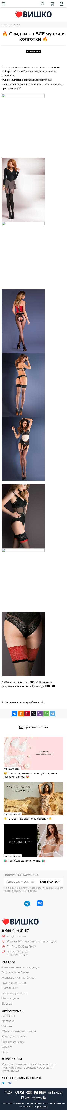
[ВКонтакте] (14, 713)
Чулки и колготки (14, 983)
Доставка (8, 1021)
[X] (33, 713)
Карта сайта (41, 1106)
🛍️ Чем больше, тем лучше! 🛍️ (24, 860)
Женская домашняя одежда (21, 967)
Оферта (7, 1047)
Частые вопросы (13, 1041)
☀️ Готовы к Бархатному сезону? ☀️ (28, 818)
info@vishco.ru (16, 936)
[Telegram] (52, 713)
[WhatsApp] (46, 713)
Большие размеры (15, 993)
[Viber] (40, 713)
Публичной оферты (25, 890)
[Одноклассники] (21, 713)
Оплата (7, 1026)
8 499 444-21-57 (15, 931)
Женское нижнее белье (18, 977)
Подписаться (49, 881)
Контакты (8, 1015)
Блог (5, 1052)
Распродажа (10, 998)
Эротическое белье (15, 972)
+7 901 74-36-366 (17, 955)
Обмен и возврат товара (19, 1031)
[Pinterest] (27, 713)
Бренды (7, 1003)
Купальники (10, 988)
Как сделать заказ (14, 1036)
